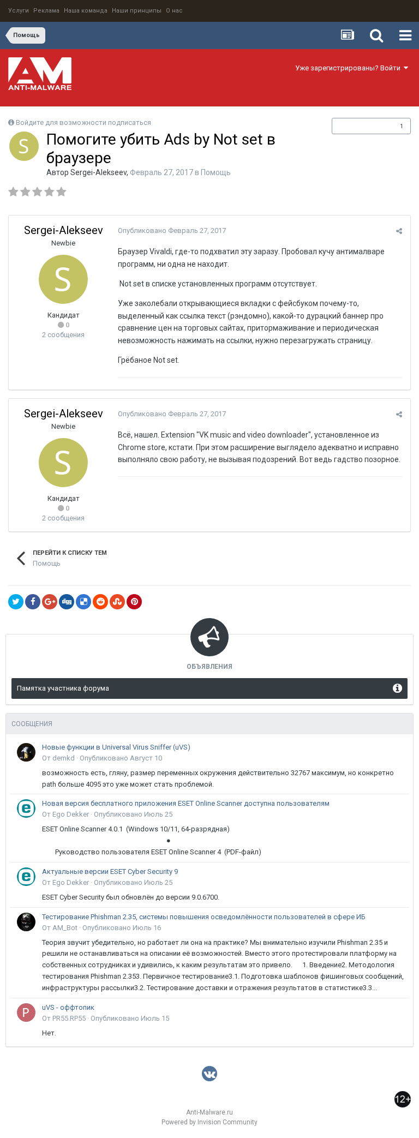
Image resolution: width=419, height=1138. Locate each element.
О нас (174, 10)
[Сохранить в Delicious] (83, 601)
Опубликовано (172, 230)
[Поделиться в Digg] (66, 601)
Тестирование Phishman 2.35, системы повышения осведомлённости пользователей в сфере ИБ (204, 917)
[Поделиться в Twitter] (15, 601)
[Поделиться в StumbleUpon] (117, 601)
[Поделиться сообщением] (399, 231)
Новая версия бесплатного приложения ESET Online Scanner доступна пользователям (186, 803)
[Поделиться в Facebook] (32, 601)
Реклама (46, 10)
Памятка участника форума (63, 688)
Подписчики (359, 126)
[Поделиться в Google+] (49, 601)
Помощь (216, 172)
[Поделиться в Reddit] (100, 601)
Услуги (18, 10)
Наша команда (85, 10)
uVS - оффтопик (68, 1007)
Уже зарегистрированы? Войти (349, 68)
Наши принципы (136, 10)
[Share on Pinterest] (134, 601)
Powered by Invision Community (209, 1122)
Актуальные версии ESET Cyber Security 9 (110, 871)
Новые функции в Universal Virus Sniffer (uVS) (116, 747)
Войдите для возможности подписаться (83, 122)
